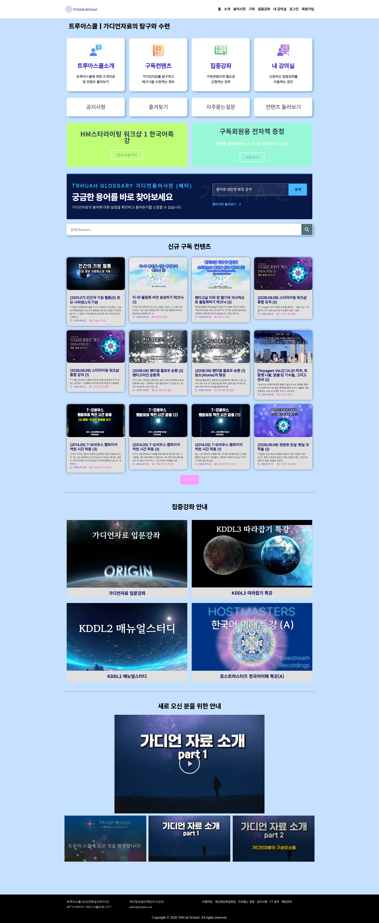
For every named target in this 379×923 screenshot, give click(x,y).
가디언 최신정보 (288, 314)
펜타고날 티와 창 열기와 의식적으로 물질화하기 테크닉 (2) (220, 299)
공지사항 (262, 901)
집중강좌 (264, 9)
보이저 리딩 (286, 394)
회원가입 (308, 9)
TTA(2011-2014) (102, 467)
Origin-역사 (99, 320)
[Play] (189, 764)
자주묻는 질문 (246, 901)
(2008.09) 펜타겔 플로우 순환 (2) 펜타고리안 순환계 (157, 372)
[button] (69, 764)
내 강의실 (279, 9)
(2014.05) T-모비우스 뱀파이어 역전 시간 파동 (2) (156, 447)
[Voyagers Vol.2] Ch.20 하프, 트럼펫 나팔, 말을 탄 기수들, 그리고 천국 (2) (282, 375)
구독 (252, 9)
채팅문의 (286, 901)
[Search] (306, 229)
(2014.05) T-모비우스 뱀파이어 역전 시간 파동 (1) (219, 447)
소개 (227, 9)
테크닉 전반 (161, 317)
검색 (298, 189)
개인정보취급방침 (225, 901)
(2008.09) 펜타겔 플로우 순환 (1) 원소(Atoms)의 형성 (220, 372)
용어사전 (239, 9)
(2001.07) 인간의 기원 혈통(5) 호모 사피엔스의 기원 (95, 299)
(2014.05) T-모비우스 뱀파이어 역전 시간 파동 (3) (94, 447)
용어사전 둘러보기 (226, 204)
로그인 (294, 9)
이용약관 (207, 901)
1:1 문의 (274, 901)
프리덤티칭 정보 (164, 390)
